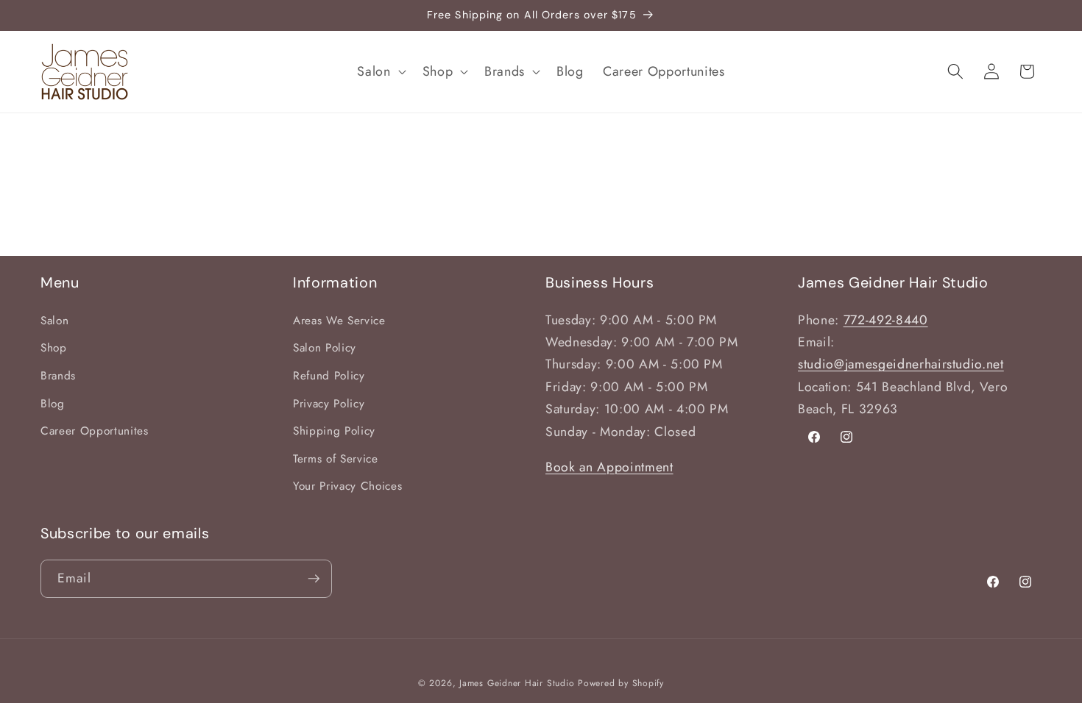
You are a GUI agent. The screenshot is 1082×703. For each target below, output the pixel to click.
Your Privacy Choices (347, 486)
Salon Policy (324, 348)
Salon (54, 321)
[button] (379, 72)
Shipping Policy (334, 431)
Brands (58, 376)
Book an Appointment (609, 467)
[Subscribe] (313, 579)
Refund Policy (329, 376)
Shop (53, 348)
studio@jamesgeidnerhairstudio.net (901, 364)
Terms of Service (335, 459)
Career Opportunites (94, 431)
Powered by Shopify (621, 683)
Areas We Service (339, 321)
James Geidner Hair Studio (516, 683)
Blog (52, 404)
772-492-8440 (886, 319)
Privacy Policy (328, 404)
